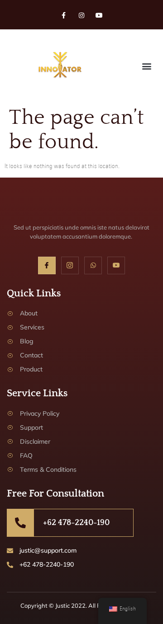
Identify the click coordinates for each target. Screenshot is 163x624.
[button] (146, 65)
